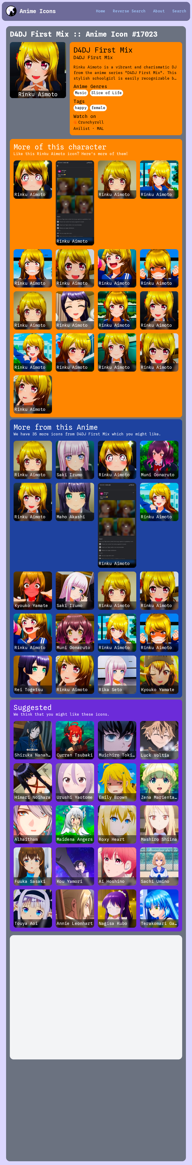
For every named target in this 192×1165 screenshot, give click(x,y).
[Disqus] (96, 997)
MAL (100, 128)
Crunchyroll (91, 122)
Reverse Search (129, 11)
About (159, 11)
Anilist (82, 128)
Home (100, 11)
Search (179, 11)
